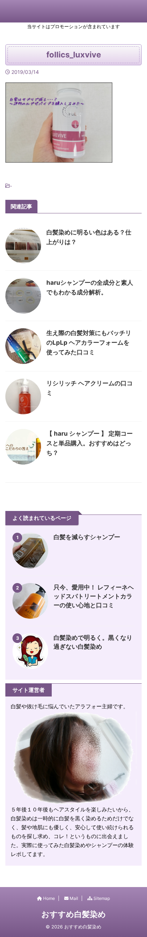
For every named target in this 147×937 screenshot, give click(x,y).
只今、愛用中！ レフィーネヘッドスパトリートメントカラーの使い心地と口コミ (94, 596)
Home (48, 898)
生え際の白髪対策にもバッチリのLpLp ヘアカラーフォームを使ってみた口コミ (88, 342)
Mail (73, 898)
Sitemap (101, 898)
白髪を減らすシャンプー (87, 537)
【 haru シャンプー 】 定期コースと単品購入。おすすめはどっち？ (89, 443)
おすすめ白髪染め (73, 914)
